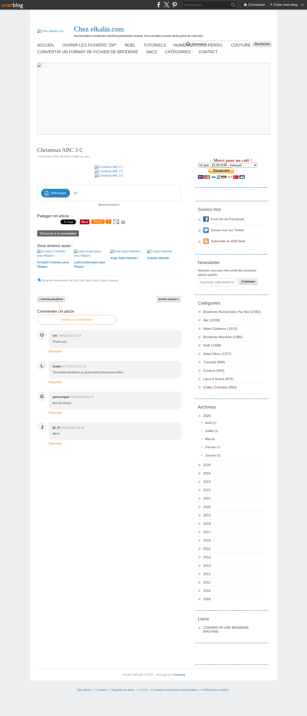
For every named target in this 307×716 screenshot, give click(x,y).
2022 (207, 490)
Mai (208, 439)
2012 (207, 574)
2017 (207, 532)
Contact (208, 52)
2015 (207, 549)
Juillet (209, 431)
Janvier (210, 455)
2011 (207, 582)
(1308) (212, 345)
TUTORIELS (154, 45)
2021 (207, 498)
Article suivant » (169, 299)
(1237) (217, 354)
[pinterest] (174, 4)
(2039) (211, 320)
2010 (207, 591)
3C (76, 193)
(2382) (232, 312)
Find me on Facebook (227, 219)
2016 (207, 540)
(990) (214, 362)
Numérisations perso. (198, 45)
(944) (213, 370)
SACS (151, 52)
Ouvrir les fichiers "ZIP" (89, 45)
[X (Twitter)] (167, 4)
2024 (207, 473)
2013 (207, 565)
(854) (220, 387)
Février (210, 447)
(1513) (220, 328)
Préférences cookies (215, 690)
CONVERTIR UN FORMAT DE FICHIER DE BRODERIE (87, 52)
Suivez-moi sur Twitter (227, 230)
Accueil (45, 45)
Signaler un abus (123, 690)
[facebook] (159, 4)
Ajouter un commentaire (76, 319)
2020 (207, 507)
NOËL (130, 45)
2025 (207, 465)
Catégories (178, 52)
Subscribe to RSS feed (228, 241)
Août (208, 423)
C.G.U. (144, 690)
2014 (207, 557)
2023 (207, 482)
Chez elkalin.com (99, 29)
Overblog (179, 674)
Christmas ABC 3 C (60, 150)
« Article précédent (51, 299)
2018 (207, 523)
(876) (218, 379)
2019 (207, 515)
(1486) (223, 337)
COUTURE (241, 45)
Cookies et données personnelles (175, 690)
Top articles (84, 690)
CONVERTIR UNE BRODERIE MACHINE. (226, 629)
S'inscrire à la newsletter (58, 233)
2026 (207, 416)
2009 (207, 599)
